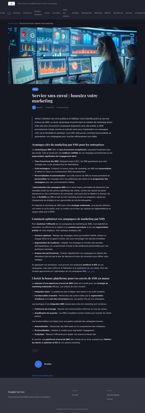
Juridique (75, 13)
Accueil (10, 23)
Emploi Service (16, 391)
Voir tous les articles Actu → (43, 376)
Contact (110, 399)
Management (87, 13)
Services (129, 13)
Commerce (27, 13)
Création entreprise (38, 12)
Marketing (98, 13)
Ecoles (47, 13)
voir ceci (91, 271)
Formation (56, 13)
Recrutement (118, 13)
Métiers (108, 13)
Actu (9, 13)
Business (17, 13)
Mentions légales (113, 395)
